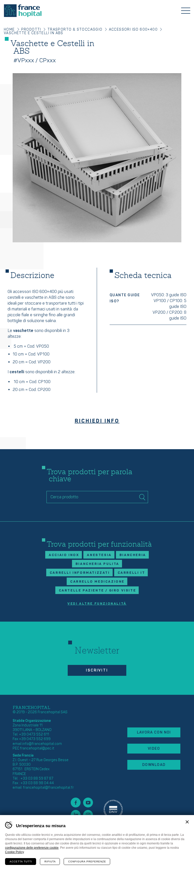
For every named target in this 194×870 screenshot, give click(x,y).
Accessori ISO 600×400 (133, 29)
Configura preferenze (87, 861)
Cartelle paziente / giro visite (97, 590)
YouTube (88, 802)
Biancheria (132, 555)
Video (154, 748)
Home (9, 29)
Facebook (76, 802)
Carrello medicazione (97, 582)
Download (154, 764)
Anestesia (99, 555)
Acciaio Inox (64, 555)
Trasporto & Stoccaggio (75, 29)
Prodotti (31, 29)
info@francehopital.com (42, 744)
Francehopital (23, 10)
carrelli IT (131, 573)
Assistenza (113, 808)
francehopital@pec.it (37, 748)
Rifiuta (50, 861)
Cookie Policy (14, 852)
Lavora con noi (154, 732)
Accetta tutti (21, 861)
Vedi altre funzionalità (97, 603)
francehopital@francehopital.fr (48, 787)
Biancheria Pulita (97, 564)
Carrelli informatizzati (80, 573)
